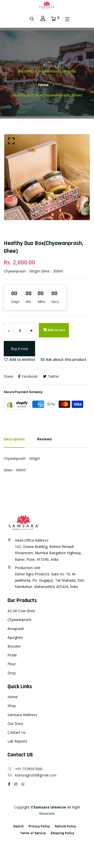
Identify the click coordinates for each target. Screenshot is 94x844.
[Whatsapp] (23, 784)
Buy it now (19, 348)
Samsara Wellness (22, 714)
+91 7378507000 (27, 768)
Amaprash (16, 628)
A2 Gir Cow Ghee (21, 610)
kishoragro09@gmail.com (34, 775)
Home (43, 84)
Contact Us (17, 732)
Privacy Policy (39, 826)
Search (18, 826)
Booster (14, 646)
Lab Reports (17, 741)
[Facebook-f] (9, 784)
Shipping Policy (62, 833)
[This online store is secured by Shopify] (18, 404)
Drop (12, 673)
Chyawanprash (19, 619)
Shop (12, 705)
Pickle (12, 655)
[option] (47, 177)
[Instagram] (16, 784)
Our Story (15, 723)
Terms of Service (33, 833)
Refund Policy (65, 826)
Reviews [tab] (44, 439)
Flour (12, 663)
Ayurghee (15, 637)
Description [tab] (14, 439)
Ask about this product (65, 359)
